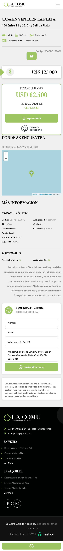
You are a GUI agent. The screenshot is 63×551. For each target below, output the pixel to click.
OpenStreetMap (46, 194)
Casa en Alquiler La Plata (15, 488)
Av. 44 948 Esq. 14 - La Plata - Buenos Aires (29, 428)
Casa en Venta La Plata (14, 453)
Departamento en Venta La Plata (18, 448)
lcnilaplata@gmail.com (19, 433)
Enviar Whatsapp (34, 367)
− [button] (6, 158)
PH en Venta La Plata (13, 458)
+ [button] (6, 154)
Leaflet (35, 194)
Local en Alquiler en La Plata (16, 483)
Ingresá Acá (33, 118)
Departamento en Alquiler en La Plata (20, 477)
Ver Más (8, 463)
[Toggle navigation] (58, 6)
